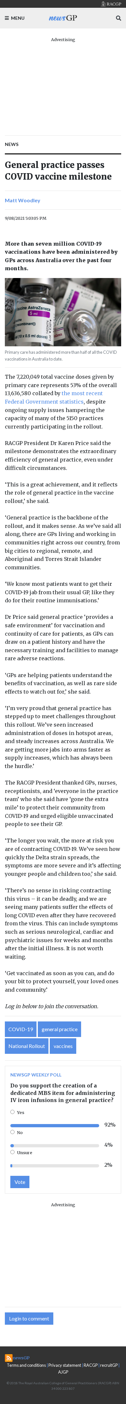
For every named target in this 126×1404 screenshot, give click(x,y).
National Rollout (26, 1046)
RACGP (91, 1365)
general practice (60, 1029)
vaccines (63, 1046)
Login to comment (29, 1318)
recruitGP (109, 1365)
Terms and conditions (26, 1365)
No (20, 1132)
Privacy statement (64, 1365)
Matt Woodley (22, 200)
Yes (20, 1112)
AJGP (63, 1372)
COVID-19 (20, 1029)
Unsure (24, 1152)
